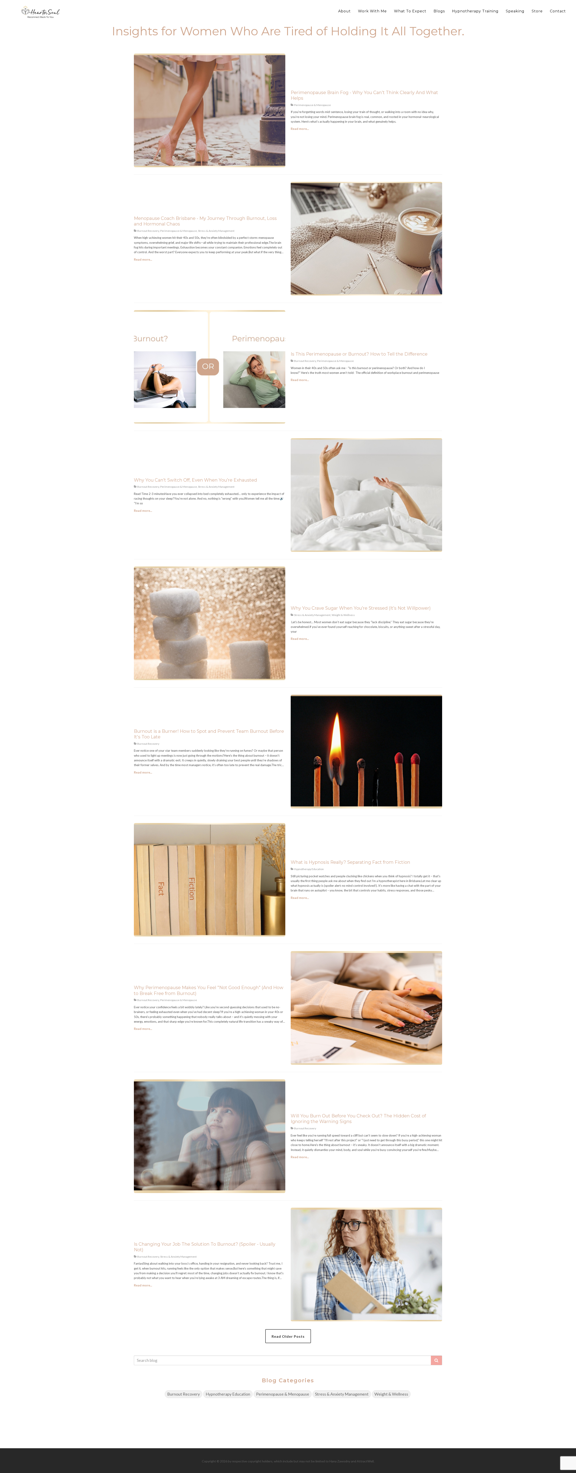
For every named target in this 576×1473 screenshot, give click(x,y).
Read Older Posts (288, 1336)
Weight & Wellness (391, 1394)
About (344, 11)
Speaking (515, 11)
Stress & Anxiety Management (342, 1394)
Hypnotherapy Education (228, 1394)
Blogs (439, 11)
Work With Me (372, 11)
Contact (558, 11)
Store (537, 11)
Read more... (300, 129)
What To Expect (410, 11)
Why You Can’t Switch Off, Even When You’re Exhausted (195, 480)
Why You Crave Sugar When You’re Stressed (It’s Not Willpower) (361, 608)
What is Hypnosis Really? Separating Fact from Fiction (350, 862)
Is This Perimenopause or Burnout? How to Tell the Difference (359, 354)
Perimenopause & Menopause (282, 1394)
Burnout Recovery (183, 1394)
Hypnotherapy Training (475, 11)
